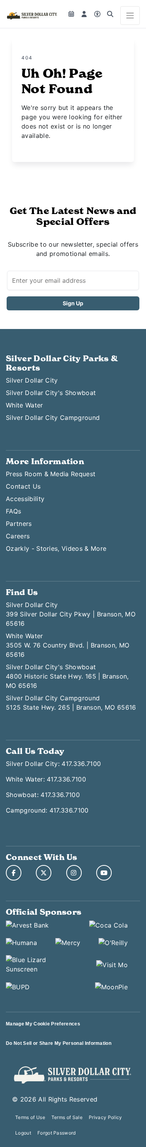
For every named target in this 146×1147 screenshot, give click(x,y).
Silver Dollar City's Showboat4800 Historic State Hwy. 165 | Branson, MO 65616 (67, 676)
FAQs (13, 511)
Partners (19, 523)
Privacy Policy (105, 1117)
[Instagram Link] (74, 873)
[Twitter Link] (43, 873)
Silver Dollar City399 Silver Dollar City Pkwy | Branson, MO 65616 (70, 614)
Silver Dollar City (32, 380)
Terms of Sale (67, 1117)
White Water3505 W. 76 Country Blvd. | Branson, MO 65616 (67, 645)
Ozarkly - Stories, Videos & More (56, 548)
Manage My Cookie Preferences (43, 1024)
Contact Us (23, 486)
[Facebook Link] (13, 873)
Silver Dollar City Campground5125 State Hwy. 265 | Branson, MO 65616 (71, 702)
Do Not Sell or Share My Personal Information (58, 1043)
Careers (18, 536)
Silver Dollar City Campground (53, 417)
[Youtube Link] (104, 873)
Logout (23, 1133)
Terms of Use (30, 1117)
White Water (24, 405)
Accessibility (25, 499)
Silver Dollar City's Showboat (51, 393)
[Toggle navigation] (130, 15)
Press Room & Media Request (50, 474)
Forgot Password (56, 1133)
